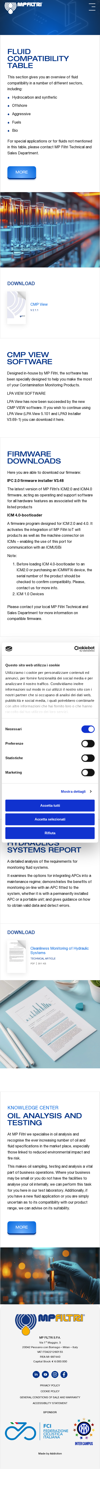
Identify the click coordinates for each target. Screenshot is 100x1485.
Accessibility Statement (50, 1403)
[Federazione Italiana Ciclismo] (36, 1433)
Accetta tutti (50, 805)
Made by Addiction (50, 1454)
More (22, 173)
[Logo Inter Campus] (84, 1433)
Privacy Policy (50, 1386)
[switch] (88, 743)
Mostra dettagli (73, 791)
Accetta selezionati (50, 819)
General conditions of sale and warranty (50, 1397)
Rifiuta (50, 833)
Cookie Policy (50, 1391)
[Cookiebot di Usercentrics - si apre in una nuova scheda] (74, 649)
